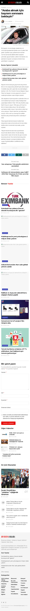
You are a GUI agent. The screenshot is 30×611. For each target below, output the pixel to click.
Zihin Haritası (5, 572)
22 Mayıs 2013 (13, 443)
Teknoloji (24, 581)
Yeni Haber (24, 594)
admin (10, 21)
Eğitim (3, 594)
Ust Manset (24, 587)
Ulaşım (23, 585)
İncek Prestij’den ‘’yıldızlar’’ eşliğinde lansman (9, 492)
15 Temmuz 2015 (19, 21)
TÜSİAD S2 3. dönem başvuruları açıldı (15, 447)
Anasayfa (3, 7)
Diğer (3, 592)
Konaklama (14, 593)
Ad (2, 393)
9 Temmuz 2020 (5, 212)
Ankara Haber (3, 586)
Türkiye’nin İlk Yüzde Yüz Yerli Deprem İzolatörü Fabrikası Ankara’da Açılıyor (17, 523)
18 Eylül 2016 (13, 436)
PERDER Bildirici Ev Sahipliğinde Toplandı (16, 440)
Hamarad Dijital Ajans (19, 605)
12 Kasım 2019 (13, 450)
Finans (13, 587)
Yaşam (23, 590)
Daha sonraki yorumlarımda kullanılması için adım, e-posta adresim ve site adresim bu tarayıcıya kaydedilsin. (15, 416)
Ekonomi (9, 7)
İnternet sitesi (5, 407)
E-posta (4, 400)
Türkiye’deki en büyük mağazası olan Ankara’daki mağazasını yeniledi (16, 509)
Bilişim (3, 590)
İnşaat (13, 591)
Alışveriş (3, 583)
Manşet (23, 578)
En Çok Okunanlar (14, 581)
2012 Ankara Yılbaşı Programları (5, 580)
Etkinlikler (14, 584)
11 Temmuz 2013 (6, 457)
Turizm (23, 583)
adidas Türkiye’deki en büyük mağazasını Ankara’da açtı (14, 502)
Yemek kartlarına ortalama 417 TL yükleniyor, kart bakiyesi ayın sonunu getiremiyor (14, 351)
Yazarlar (23, 592)
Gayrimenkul (15, 589)
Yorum (3, 372)
